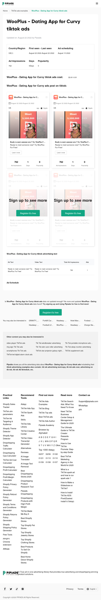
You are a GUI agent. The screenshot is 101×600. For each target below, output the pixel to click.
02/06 (48, 454)
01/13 (48, 458)
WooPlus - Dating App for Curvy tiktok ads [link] (49, 10)
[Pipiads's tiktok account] (17, 589)
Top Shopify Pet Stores (28, 527)
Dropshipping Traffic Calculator (9, 445)
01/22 (55, 454)
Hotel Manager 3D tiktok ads (77, 320)
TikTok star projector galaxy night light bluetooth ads (50, 350)
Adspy (23, 404)
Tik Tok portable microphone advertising (79, 343)
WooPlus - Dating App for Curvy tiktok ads (63, 325)
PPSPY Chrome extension (7, 541)
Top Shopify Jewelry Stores (27, 534)
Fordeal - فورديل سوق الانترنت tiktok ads (91, 320)
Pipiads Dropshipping (27, 492)
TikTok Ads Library (26, 425)
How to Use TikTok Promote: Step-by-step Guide (67, 448)
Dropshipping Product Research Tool (27, 483)
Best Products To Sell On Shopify (27, 549)
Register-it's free (28, 213)
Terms (80, 589)
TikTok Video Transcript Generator (26, 441)
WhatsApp (83, 405)
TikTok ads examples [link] (19, 10)
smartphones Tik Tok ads (16, 350)
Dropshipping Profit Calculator (10, 468)
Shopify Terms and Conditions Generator (9, 507)
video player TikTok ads (16, 343)
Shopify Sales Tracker (9, 405)
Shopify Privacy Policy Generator (10, 487)
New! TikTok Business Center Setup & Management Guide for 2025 (67, 417)
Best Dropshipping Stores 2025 (27, 473)
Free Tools (7, 534)
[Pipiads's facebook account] (5, 589)
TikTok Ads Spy (28, 408)
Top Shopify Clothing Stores (27, 541)
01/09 (41, 462)
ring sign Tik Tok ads (15, 347)
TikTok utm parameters (8, 413)
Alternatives (26, 448)
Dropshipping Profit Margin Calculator (9, 477)
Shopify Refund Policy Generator (10, 497)
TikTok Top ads (45, 412)
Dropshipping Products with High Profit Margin (27, 502)
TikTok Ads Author (47, 421)
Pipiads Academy (46, 425)
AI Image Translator (25, 458)
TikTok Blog (44, 408)
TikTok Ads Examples (44, 403)
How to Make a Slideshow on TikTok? (67, 485)
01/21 (41, 458)
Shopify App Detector (8, 437)
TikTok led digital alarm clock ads (19, 354)
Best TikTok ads (46, 416)
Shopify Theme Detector (9, 430)
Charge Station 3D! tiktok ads (91, 325)
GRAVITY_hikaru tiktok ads (36, 320)
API (80, 409)
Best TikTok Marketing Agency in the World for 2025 (67, 461)
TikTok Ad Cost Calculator (9, 461)
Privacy (69, 589)
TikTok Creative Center (28, 432)
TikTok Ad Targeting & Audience (8, 421)
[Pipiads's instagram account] (23, 589)
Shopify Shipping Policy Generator (10, 527)
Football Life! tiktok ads (50, 325)
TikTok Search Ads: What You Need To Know (67, 404)
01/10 (55, 458)
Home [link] (5, 10)
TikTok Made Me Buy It (26, 512)
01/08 (48, 462)
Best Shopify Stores (26, 519)
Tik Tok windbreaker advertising (48, 343)
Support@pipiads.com (88, 401)
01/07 (55, 462)
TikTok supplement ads (74, 350)
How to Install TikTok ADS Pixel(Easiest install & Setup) (67, 497)
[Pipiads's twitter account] (11, 589)
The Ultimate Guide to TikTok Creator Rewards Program (68, 433)
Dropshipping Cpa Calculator (9, 454)
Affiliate (6, 548)
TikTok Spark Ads (26, 414)
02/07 (41, 454)
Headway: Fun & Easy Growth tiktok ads (63, 320)
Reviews (24, 452)
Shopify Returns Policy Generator (10, 517)
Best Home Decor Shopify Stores (27, 559)
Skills (23, 419)
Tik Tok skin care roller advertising (49, 347)
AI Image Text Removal (27, 465)
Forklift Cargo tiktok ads (50, 320)
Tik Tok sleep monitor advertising (78, 347)
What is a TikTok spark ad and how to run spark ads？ (68, 474)
